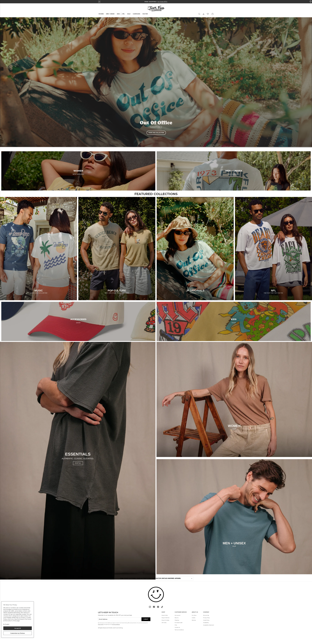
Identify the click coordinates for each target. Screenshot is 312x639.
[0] (208, 14)
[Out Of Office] (156, 82)
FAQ (176, 625)
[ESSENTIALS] (78, 460)
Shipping (177, 620)
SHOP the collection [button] (156, 132)
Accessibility (206, 622)
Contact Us (177, 627)
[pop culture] (116, 248)
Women (101, 14)
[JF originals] (195, 248)
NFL (123, 14)
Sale (128, 14)
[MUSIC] (38, 248)
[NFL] (273, 248)
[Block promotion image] (234, 399)
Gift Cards (164, 622)
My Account (177, 615)
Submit (145, 619)
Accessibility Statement (208, 625)
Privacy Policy (206, 617)
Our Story (194, 615)
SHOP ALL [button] (78, 463)
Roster (145, 14)
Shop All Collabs (165, 620)
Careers (193, 617)
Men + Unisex (110, 14)
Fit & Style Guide (178, 622)
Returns (176, 617)
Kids (118, 14)
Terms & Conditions (179, 629)
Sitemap (194, 620)
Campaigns (136, 14)
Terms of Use (206, 615)
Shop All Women (165, 617)
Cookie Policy (206, 620)
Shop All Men (165, 615)
